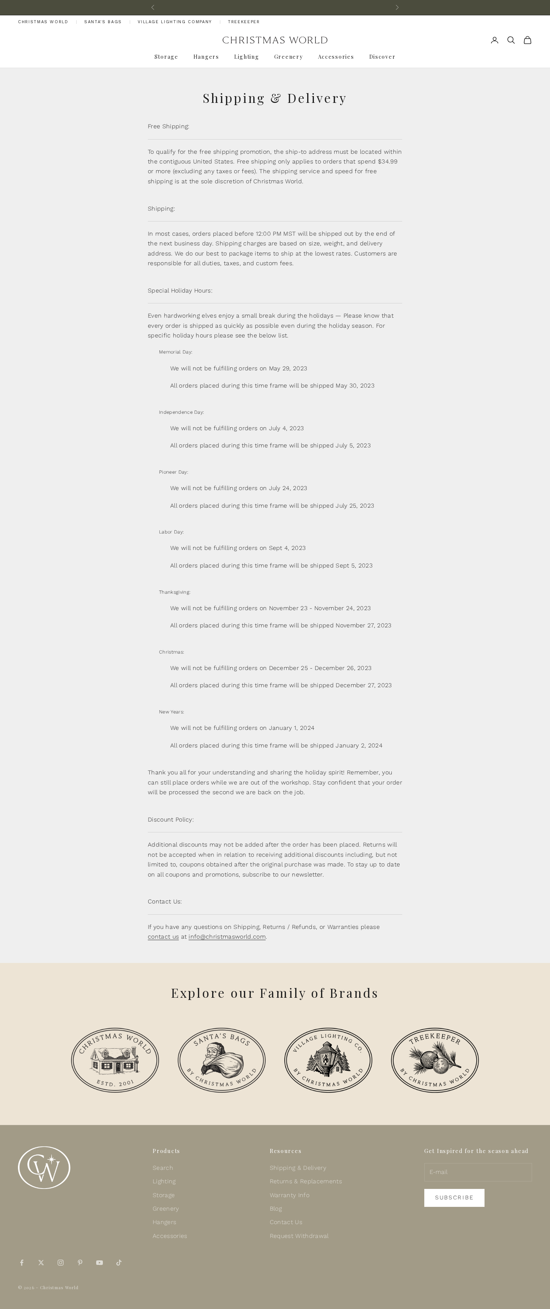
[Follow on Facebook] (21, 1262)
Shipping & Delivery (298, 1167)
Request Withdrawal (299, 1235)
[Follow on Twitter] (41, 1262)
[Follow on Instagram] (60, 1262)
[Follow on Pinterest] (80, 1262)
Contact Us (286, 1222)
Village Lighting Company (175, 22)
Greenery (288, 56)
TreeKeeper (244, 22)
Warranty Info (289, 1195)
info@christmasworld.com (227, 936)
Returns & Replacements (306, 1181)
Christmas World (43, 22)
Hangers (206, 56)
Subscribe (454, 1197)
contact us (163, 936)
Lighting (246, 56)
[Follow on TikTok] (119, 1262)
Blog (276, 1208)
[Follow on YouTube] (99, 1262)
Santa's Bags (103, 22)
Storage (166, 56)
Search (163, 1167)
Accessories (336, 56)
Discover (382, 56)
